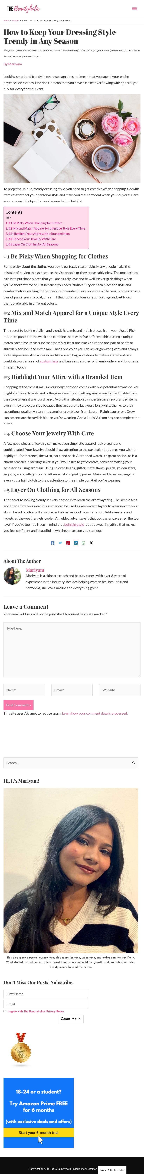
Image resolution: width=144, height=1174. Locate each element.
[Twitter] (60, 542)
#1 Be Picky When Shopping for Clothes (35, 223)
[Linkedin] (76, 542)
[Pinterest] (68, 542)
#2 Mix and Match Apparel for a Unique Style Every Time (47, 228)
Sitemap (92, 1168)
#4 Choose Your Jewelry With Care (32, 239)
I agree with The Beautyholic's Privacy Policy (35, 1011)
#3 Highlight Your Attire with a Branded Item (39, 234)
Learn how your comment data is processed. (95, 713)
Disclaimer (79, 1168)
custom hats (49, 361)
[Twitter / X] (91, 542)
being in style (74, 524)
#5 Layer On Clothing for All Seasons (33, 244)
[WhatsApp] (83, 542)
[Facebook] (52, 542)
